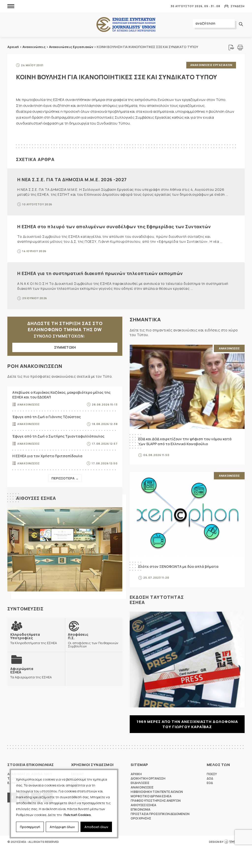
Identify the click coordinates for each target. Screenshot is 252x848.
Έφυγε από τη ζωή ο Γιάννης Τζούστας (46, 416)
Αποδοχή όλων (96, 827)
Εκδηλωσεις (140, 783)
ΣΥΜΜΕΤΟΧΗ (65, 347)
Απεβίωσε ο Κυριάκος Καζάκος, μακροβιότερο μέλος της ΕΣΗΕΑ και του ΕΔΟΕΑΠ (61, 395)
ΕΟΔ (210, 783)
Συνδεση (238, 6)
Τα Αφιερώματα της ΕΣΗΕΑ (31, 672)
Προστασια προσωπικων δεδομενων (160, 814)
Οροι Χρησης (141, 818)
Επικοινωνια (140, 809)
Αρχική (13, 47)
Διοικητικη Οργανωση (148, 778)
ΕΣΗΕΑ (126, 24)
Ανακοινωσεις (28, 404)
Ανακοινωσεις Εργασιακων (211, 65)
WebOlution (234, 841)
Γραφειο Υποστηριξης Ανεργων (156, 801)
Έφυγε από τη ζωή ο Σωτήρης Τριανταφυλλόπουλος (58, 436)
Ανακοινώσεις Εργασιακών (71, 47)
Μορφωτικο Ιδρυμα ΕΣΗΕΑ (151, 796)
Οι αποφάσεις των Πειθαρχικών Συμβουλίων (93, 640)
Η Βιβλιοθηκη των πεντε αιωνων (157, 792)
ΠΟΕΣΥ (212, 774)
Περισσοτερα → (65, 478)
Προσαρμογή (30, 827)
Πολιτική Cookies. (78, 815)
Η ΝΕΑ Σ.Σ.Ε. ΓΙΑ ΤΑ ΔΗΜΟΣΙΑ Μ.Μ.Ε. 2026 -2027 (72, 179)
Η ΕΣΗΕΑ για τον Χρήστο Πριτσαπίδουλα (47, 456)
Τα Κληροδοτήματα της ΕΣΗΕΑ (33, 638)
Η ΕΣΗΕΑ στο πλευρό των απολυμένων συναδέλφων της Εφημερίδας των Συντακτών (114, 226)
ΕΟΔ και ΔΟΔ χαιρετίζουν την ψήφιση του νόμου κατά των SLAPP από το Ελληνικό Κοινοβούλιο (185, 441)
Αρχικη (136, 774)
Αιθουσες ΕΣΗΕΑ (36, 498)
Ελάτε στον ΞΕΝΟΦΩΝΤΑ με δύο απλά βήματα (178, 566)
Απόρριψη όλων (62, 827)
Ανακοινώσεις (34, 47)
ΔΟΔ (210, 778)
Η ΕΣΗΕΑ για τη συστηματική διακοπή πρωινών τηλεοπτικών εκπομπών (100, 273)
